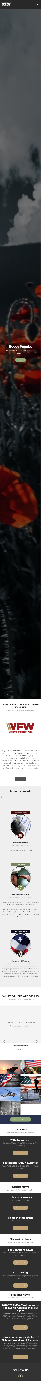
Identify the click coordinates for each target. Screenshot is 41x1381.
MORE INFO (20, 1153)
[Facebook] (20, 1376)
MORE (20, 369)
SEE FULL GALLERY (20, 1119)
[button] (7, 693)
